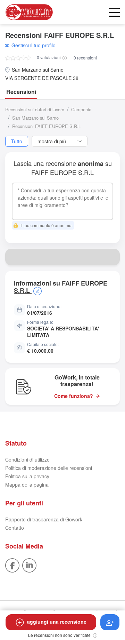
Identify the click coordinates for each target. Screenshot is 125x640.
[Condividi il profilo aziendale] (111, 257)
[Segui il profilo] (109, 622)
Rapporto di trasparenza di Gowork (43, 519)
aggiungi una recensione (56, 621)
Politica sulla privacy (27, 476)
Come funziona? (73, 396)
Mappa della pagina (27, 484)
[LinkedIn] (29, 564)
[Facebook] (12, 564)
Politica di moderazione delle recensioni (48, 467)
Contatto (14, 527)
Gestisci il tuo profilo (33, 45)
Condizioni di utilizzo (27, 459)
